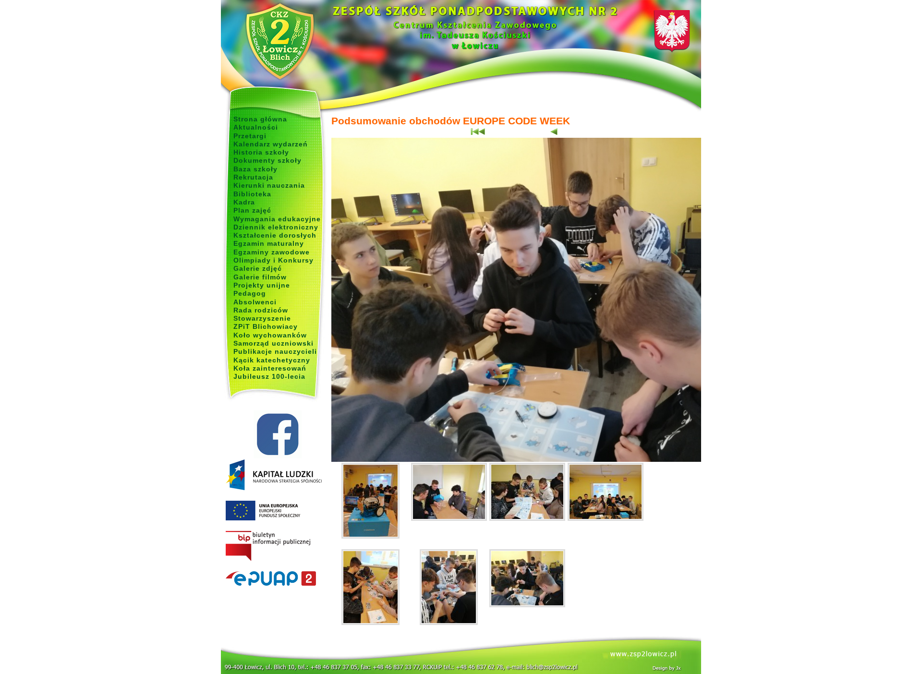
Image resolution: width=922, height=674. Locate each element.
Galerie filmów (260, 277)
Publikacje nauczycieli (275, 351)
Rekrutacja (253, 177)
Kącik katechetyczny (271, 360)
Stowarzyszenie (262, 318)
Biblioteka (252, 194)
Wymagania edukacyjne (277, 219)
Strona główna (260, 119)
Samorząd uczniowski (273, 343)
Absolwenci (255, 302)
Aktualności (255, 127)
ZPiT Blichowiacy (265, 326)
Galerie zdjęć (257, 268)
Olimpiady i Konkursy (273, 260)
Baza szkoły (255, 169)
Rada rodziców (260, 310)
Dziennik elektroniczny (275, 227)
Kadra (244, 202)
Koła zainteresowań (269, 368)
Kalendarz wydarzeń (270, 144)
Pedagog (249, 293)
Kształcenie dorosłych (274, 235)
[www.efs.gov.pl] (274, 488)
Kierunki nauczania (269, 185)
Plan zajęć (252, 210)
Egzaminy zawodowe (271, 252)
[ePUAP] (277, 579)
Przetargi (250, 136)
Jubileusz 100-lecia (269, 376)
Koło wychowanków (270, 335)
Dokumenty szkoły (267, 160)
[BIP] (277, 546)
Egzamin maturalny (268, 243)
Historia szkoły (261, 152)
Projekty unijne (261, 285)
